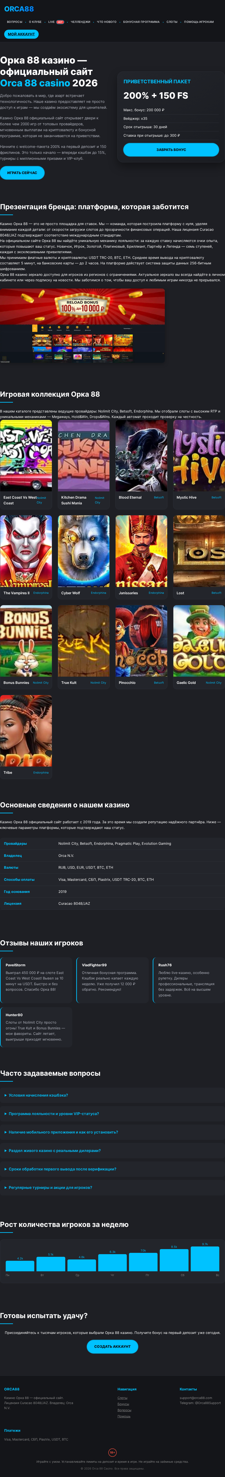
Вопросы (124, 1410)
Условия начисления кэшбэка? (38, 1095)
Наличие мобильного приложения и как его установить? (63, 1132)
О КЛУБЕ (35, 22)
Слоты (122, 1398)
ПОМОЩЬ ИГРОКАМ (199, 22)
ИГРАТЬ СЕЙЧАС (22, 173)
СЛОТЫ (172, 22)
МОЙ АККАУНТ (21, 34)
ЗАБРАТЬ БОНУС (171, 149)
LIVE (55, 22)
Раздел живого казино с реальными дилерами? (55, 1150)
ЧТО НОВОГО (106, 22)
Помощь (124, 1416)
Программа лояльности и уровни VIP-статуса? (54, 1113)
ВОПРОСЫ (14, 22)
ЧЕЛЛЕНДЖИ (80, 22)
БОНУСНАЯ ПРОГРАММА (141, 22)
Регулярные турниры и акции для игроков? (50, 1187)
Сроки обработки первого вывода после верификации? (62, 1169)
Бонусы (123, 1404)
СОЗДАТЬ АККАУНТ (112, 1346)
